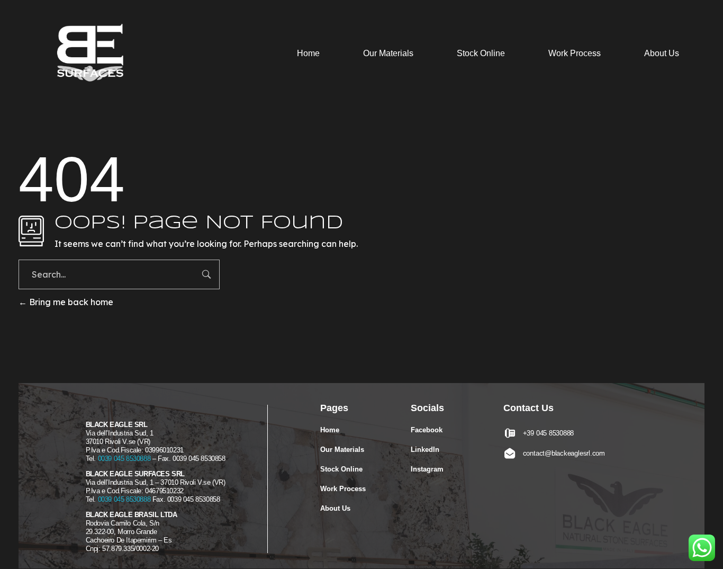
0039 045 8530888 (124, 459)
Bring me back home (70, 302)
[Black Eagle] (94, 54)
